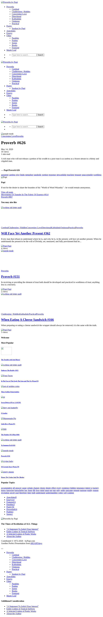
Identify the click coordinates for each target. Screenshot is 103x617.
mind (42, 490)
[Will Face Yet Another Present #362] (21, 207)
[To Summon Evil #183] (11, 440)
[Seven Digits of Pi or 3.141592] (3, 397)
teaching (70, 175)
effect (53, 488)
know (3, 490)
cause (24, 488)
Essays (9, 33)
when (60, 493)
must (47, 490)
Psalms (15, 40)
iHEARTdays (36, 543)
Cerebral (15, 9)
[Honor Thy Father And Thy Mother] (7, 472)
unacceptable (87, 175)
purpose (83, 490)
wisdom (70, 493)
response (52, 175)
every (59, 488)
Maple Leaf (11, 50)
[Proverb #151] (21, 251)
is (91, 488)
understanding (52, 493)
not (50, 490)
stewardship (61, 175)
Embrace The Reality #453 (9, 370)
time (29, 493)
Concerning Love (19, 14)
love (38, 490)
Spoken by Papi (18, 28)
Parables (15, 38)
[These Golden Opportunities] (10, 386)
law (25, 490)
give (18, 175)
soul (17, 493)
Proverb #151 (10, 276)
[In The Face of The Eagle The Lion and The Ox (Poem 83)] (7, 375)
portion (45, 175)
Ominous (16, 21)
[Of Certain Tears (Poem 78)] (7, 461)
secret (12, 493)
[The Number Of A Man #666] (3, 429)
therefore (23, 493)
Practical (15, 23)
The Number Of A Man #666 (10, 434)
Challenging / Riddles (21, 11)
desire (48, 488)
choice (42, 488)
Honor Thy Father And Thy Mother (12, 477)
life (34, 490)
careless (12, 175)
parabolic (37, 175)
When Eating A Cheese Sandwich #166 (27, 319)
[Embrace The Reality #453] (11, 365)
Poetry (9, 26)
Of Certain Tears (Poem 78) (10, 467)
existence (66, 488)
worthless (97, 175)
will (65, 493)
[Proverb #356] (7, 450)
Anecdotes (10, 31)
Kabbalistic (16, 19)
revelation (5, 493)
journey (95, 488)
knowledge (19, 490)
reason (95, 490)
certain (30, 488)
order (63, 490)
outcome (69, 490)
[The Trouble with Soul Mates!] (6, 354)
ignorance (80, 488)
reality (89, 490)
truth (33, 493)
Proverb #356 (5, 456)
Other (8, 36)
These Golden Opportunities (10, 392)
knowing (10, 490)
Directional (16, 16)
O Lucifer (4, 413)
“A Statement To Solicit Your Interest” (22, 529)
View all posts (7, 192)
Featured (15, 48)
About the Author (13, 536)
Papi (9, 246)
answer (18, 488)
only (58, 490)
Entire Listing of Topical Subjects (20, 531)
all (14, 488)
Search (40, 55)
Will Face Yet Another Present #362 (25, 233)
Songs (14, 43)
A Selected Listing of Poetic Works (21, 534)
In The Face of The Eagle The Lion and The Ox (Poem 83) (20, 381)
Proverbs (10, 7)
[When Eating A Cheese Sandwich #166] (21, 294)
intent (87, 488)
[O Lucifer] (9, 408)
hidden (73, 488)
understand (40, 493)
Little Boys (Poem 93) (8, 424)
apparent (4, 175)
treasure (78, 175)
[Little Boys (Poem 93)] (8, 418)
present (76, 490)
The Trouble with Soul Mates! (10, 359)
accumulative (6, 488)
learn (30, 490)
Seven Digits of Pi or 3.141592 (11, 402)
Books (14, 45)
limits (22, 175)
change (36, 488)
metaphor (29, 175)
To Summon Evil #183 (8, 445)
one (54, 490)
